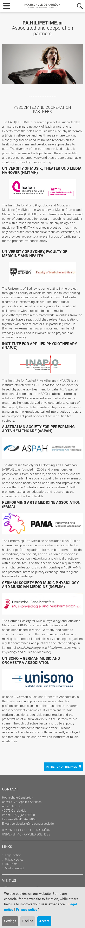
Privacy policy (26, 909)
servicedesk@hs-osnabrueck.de (32, 824)
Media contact (14, 868)
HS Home (11, 864)
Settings (10, 921)
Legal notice (13, 855)
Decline (27, 921)
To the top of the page (61, 766)
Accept (44, 921)
